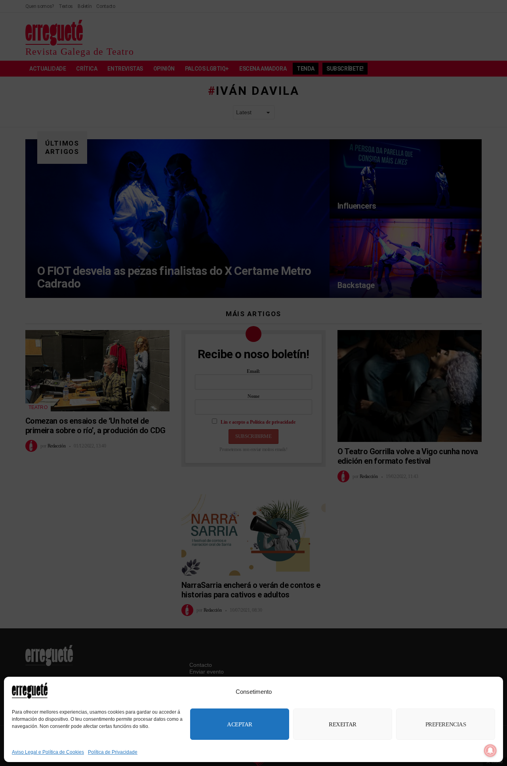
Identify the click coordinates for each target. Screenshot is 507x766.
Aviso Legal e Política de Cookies (48, 752)
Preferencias (445, 724)
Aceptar (239, 724)
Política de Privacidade (112, 752)
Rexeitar (342, 724)
